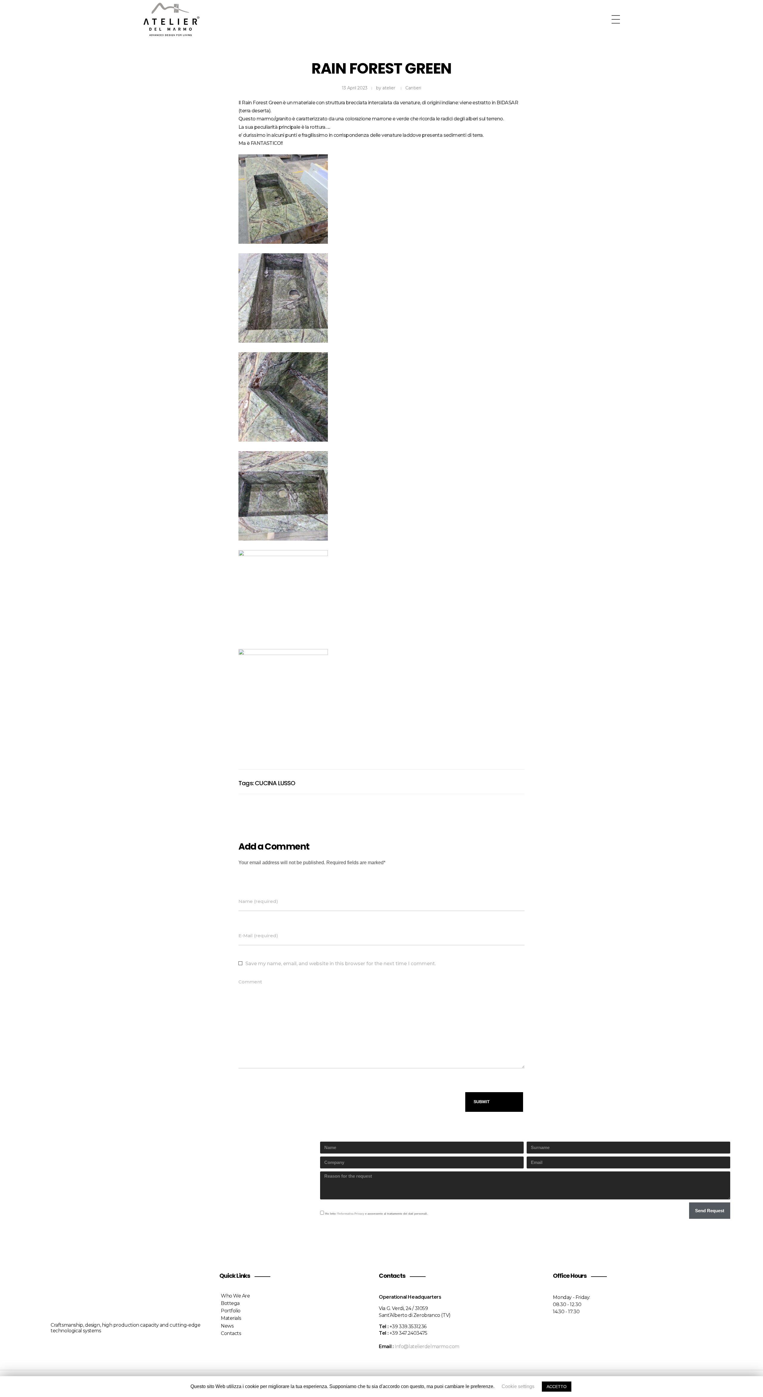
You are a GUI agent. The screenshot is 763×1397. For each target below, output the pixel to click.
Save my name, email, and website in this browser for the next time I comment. (340, 963)
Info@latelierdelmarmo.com (427, 1346)
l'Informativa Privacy (350, 1213)
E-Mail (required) (258, 935)
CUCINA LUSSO (275, 783)
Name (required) (258, 901)
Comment (250, 982)
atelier (388, 88)
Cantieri (413, 88)
